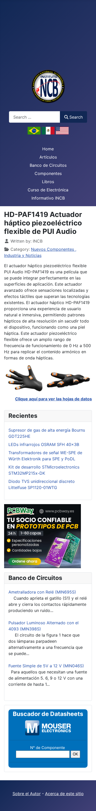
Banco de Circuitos (48, 165)
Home (48, 148)
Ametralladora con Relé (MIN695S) (42, 592)
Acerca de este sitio (64, 793)
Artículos (48, 157)
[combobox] (34, 117)
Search (76, 117)
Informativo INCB (48, 198)
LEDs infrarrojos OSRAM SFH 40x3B (43, 444)
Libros (48, 181)
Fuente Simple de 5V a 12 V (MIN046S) (46, 665)
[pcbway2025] (42, 535)
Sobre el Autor (27, 793)
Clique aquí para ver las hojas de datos (53, 398)
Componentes (48, 173)
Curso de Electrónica (48, 189)
